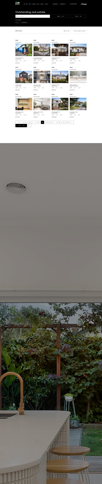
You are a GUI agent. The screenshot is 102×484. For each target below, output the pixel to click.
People (41, 3)
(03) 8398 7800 (73, 3)
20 (29, 122)
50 (68, 122)
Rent (30, 3)
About (38, 3)
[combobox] (32, 16)
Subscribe (62, 3)
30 (59, 122)
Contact (46, 3)
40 (63, 122)
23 (38, 122)
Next (20, 125)
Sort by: (75, 30)
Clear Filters (24, 22)
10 (25, 122)
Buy (27, 3)
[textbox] (21, 16)
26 (51, 122)
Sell (24, 3)
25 (46, 122)
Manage (34, 3)
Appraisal (55, 3)
